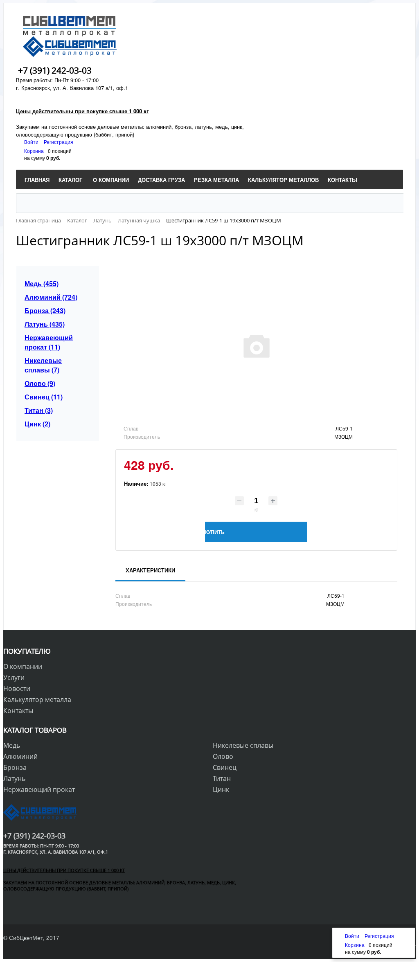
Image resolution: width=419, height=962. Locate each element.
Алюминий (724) (51, 297)
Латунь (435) (45, 324)
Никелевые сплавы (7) (43, 365)
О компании (22, 666)
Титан (222, 778)
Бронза (15, 767)
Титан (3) (39, 410)
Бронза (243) (45, 310)
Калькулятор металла (37, 699)
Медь (11, 745)
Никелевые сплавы (243, 745)
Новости (16, 688)
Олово (223, 756)
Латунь (14, 778)
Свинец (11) (44, 396)
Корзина (34, 150)
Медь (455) (42, 283)
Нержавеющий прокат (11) (49, 342)
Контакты (18, 710)
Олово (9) (40, 383)
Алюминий (20, 756)
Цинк (221, 789)
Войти (32, 141)
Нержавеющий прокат (39, 789)
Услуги (14, 677)
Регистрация (58, 141)
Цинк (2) (37, 423)
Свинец (225, 767)
